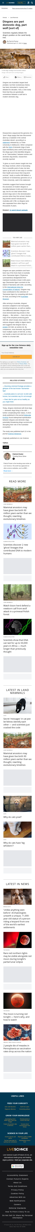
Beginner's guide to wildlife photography (25, 1137)
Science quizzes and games (10, 1137)
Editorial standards (17, 1208)
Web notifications (17, 1201)
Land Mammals (14, 17)
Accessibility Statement (17, 1175)
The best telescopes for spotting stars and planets (10, 1141)
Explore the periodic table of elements (10, 1124)
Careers (17, 1204)
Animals (5, 17)
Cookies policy (17, 1193)
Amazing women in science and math (25, 1119)
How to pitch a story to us (17, 1212)
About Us (17, 1183)
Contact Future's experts (18, 1179)
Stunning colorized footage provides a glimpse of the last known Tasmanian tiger (17, 388)
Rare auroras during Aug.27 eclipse (22, 8)
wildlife (6, 447)
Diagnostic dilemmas (10, 1109)
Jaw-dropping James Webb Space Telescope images (10, 1120)
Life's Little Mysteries (10, 1106)
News (25, 43)
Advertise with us (17, 1197)
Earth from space (24, 1106)
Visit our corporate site (23, 1160)
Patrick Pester (13, 41)
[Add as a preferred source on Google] (17, 1166)
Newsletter (29, 77)
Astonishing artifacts (24, 1109)
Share (7, 77)
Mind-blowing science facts (24, 1141)
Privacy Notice (23, 363)
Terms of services (22, 362)
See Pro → (21, 2)
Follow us (19, 77)
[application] (17, 221)
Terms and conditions (17, 1186)
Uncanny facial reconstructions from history (24, 1125)
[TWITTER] (14, 459)
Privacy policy (17, 1190)
